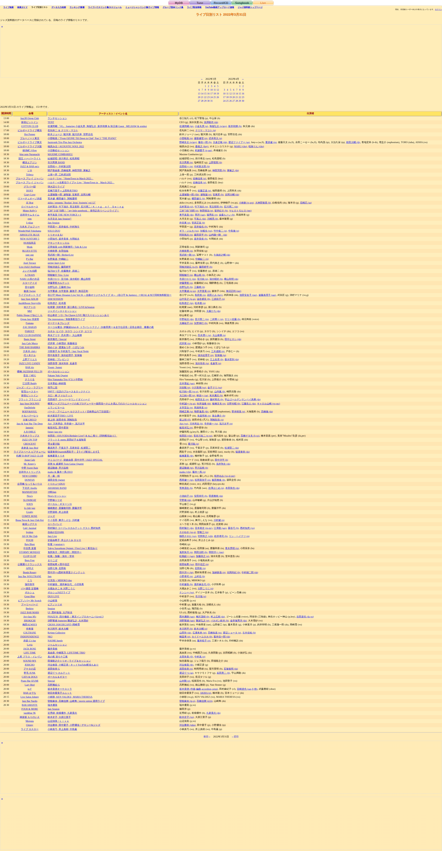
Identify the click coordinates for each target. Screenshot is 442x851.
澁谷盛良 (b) (203, 299)
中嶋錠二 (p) (202, 259)
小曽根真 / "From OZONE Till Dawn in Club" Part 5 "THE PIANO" (82, 138)
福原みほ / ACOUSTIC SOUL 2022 (66, 146)
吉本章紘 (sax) (187, 383)
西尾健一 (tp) (186, 479)
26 (218, 97)
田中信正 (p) (202, 564)
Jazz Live (52, 536)
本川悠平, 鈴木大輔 (58, 628)
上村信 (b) (199, 576)
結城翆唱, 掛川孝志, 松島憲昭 (63, 158)
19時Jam (52, 492)
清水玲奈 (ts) (202, 363)
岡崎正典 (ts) (186, 411)
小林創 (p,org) (246, 202)
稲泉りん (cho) (256, 146)
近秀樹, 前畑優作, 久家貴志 (62, 713)
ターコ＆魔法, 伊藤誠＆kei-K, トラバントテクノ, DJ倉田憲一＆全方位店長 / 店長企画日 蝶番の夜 (101, 327)
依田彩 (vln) (185, 435)
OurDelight (29, 407)
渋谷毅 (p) (184, 387)
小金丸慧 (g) (201, 126)
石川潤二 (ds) (231, 206)
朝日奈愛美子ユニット (60, 693)
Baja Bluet (30, 544)
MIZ (29, 311)
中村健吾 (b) (186, 584)
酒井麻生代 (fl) (202, 584)
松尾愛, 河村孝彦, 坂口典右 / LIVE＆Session (71, 307)
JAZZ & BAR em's (29, 166)
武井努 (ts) (185, 343)
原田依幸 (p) (186, 668)
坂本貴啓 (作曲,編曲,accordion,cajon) (198, 689)
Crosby (29, 512)
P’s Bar (29, 259)
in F (30, 689)
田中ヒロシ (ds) (233, 339)
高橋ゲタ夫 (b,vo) (250, 435)
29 (205, 100)
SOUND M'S (29, 660)
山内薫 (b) (219, 391)
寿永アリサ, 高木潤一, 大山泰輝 (65, 335)
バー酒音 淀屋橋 (30, 588)
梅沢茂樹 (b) (202, 616)
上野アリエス (29, 359)
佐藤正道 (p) (204, 190)
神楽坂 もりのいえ (30, 717)
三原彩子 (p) (218, 299)
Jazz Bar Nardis (29, 701)
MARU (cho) (240, 146)
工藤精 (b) (199, 287)
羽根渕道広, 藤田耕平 (59, 266)
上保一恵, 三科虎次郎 (59, 174)
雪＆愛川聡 (54, 443)
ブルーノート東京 (29, 138)
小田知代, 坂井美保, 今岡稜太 (63, 238)
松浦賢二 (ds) (232, 447)
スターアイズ (29, 283)
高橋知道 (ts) (215, 632)
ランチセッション (57, 118)
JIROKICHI (30, 620)
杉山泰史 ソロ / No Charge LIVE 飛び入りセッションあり (78, 315)
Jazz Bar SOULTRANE (29, 576)
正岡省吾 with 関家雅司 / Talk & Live (67, 246)
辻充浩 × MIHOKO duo (60, 580)
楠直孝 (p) (184, 636)
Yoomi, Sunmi (55, 367)
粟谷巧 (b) (233, 528)
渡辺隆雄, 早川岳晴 (58, 467)
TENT (51, 122)
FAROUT (29, 331)
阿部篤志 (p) (186, 234)
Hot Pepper (29, 134)
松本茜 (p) (200, 303)
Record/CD (221, 3)
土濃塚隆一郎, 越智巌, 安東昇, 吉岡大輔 (69, 194)
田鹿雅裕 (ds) (216, 496)
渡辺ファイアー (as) (239, 142)
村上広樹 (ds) (218, 616)
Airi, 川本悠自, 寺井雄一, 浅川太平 (66, 423)
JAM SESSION (55, 299)
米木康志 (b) (216, 395)
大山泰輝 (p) (219, 335)
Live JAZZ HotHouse (29, 266)
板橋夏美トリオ (56, 455)
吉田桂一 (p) (186, 166)
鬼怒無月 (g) (186, 552)
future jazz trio (55, 431)
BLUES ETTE (29, 250)
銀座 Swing (30, 291)
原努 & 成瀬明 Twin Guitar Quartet (66, 463)
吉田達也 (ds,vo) (305, 616)
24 (211, 97)
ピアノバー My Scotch (29, 600)
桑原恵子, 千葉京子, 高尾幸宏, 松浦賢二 (69, 447)
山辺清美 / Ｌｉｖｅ (58, 721)
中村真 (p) (199, 656)
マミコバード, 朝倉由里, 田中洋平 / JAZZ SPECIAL (75, 459)
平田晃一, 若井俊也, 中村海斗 (63, 226)
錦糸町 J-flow (30, 150)
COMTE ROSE (29, 516)
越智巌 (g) (205, 194)
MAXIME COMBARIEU (60, 154)
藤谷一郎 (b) (205, 142)
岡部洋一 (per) (216, 552)
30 (208, 100)
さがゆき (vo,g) (187, 532)
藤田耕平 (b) (205, 266)
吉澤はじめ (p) (216, 488)
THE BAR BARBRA (29, 347)
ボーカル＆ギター (57, 676)
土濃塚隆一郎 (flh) (189, 194)
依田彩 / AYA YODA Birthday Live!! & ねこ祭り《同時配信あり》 (82, 435)
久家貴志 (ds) (213, 713)
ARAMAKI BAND (57, 488)
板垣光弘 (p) (186, 427)
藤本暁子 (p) (203, 640)
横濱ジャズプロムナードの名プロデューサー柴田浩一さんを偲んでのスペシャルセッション (97, 403)
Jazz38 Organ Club (29, 118)
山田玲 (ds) (185, 632)
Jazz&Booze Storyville (29, 303)
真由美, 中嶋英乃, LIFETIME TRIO (66, 652)
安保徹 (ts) (220, 355)
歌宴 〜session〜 (56, 544)
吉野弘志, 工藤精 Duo (59, 287)
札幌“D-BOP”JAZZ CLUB (29, 455)
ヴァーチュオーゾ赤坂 (30, 198)
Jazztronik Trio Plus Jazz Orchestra (65, 142)
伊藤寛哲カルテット (58, 283)
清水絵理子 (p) (205, 355)
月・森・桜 (54, 476)
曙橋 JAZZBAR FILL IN (29, 371)
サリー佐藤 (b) (232, 319)
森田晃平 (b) (200, 234)
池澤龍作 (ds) (211, 122)
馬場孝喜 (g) (200, 407)
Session (51, 608)
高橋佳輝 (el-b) (205, 701)
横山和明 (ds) (231, 279)
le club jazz (29, 508)
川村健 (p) (219, 520)
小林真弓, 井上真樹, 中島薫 (62, 729)
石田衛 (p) (200, 568)
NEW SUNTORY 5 (29, 238)
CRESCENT (29, 443)
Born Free (30, 560)
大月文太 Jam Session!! (59, 218)
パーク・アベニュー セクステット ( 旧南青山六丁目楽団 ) (79, 411)
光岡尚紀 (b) (233, 572)
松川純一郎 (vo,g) (188, 391)
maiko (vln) (185, 472)
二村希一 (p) (216, 319)
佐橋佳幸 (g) (199, 178)
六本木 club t (29, 351)
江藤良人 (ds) (249, 403)
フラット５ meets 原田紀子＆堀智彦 (67, 439)
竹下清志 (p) (201, 206)
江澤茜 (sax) (220, 528)
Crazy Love (29, 194)
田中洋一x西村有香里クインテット (66, 572)
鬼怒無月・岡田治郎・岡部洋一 (64, 552)
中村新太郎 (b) (202, 166)
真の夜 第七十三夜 (58, 656)
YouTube (219, 7)
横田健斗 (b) (198, 198)
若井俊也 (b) (200, 226)
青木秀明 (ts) (232, 548)
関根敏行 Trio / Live (58, 275)
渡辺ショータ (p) (232, 632)
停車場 (29, 628)
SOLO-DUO (54, 230)
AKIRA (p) (205, 693)
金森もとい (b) (227, 214)
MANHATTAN (29, 492)
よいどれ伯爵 (29, 270)
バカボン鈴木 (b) (220, 620)
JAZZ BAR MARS (29, 612)
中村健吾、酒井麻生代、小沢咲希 (66, 584)
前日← (207, 736)
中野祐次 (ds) (186, 319)
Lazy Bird (30, 684)
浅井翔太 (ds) (223, 463)
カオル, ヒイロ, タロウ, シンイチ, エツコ (70, 331)
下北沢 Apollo (29, 488)
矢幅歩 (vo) (206, 230)
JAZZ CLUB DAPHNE (29, 335)
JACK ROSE (29, 648)
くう (29, 580)
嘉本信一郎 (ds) (222, 636)
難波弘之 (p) (202, 620)
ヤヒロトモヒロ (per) (240, 210)
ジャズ (51, 516)
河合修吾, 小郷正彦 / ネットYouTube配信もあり (73, 664)
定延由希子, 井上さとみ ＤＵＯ (64, 540)
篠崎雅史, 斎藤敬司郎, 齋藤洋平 (65, 508)
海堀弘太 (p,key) (218, 126)
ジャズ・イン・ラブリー (29, 387)
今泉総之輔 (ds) (222, 254)
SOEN (29, 504)
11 (215, 89)
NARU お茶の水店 (29, 279)
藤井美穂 (52, 648)
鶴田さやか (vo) (187, 536)
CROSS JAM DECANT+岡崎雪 (64, 624)
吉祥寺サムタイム (29, 214)
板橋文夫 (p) (218, 403)
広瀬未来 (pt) (199, 632)
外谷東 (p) (184, 222)
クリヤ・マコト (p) (205, 130)
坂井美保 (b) (200, 238)
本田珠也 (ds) (232, 488)
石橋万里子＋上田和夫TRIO (63, 190)
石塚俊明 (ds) (231, 668)
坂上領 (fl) (185, 419)
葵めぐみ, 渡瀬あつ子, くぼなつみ (66, 347)
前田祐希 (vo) (186, 564)
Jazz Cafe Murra (30, 343)
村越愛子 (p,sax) (203, 150)
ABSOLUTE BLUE (30, 234)
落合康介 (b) (218, 415)
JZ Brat (29, 202)
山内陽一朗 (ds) (218, 234)
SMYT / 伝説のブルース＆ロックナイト (69, 391)
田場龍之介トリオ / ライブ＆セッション (69, 660)
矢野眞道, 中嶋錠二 (58, 259)
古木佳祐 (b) (249, 632)
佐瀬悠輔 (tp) (186, 126)
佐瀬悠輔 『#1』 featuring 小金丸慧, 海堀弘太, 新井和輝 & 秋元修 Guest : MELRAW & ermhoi (97, 126)
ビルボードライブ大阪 (30, 146)
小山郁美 (52, 600)
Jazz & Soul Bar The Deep (30, 423)
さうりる (30, 379)
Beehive (29, 608)
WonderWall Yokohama (29, 230)
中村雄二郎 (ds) (250, 572)
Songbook (242, 3)
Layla (29, 644)
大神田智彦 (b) (263, 202)
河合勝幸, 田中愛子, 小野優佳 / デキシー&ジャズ (74, 725)
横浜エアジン (29, 162)
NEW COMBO (29, 476)
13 (199, 93)
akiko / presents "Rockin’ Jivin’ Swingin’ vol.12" (72, 202)
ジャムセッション (57, 644)
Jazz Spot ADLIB (29, 299)
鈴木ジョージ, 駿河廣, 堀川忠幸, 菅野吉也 (70, 134)
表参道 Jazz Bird (29, 447)
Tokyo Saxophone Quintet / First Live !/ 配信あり (73, 548)
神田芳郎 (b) (219, 170)
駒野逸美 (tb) (201, 411)
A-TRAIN (30, 275)
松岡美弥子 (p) (202, 479)
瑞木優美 (52, 705)
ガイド (22, 7)
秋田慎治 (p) (206, 210)
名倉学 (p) (215, 363)
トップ (250, 7)
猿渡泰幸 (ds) (243, 451)
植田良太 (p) (202, 399)
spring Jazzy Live (56, 263)
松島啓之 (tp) (186, 303)
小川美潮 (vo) (199, 387)
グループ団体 (173, 7)
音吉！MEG (29, 375)
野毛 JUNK (29, 672)
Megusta (30, 721)
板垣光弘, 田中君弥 (58, 427)
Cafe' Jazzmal (29, 528)
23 (208, 97)
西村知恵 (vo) (247, 528)
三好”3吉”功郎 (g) (188, 210)
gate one (30, 254)
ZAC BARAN (30, 327)
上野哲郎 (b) (215, 162)
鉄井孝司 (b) (221, 536)
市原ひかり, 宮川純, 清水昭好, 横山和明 (69, 279)
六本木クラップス (29, 435)
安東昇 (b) (218, 194)
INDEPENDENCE (29, 636)
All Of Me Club (29, 536)
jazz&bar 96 (30, 713)
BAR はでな (29, 693)
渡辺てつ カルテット (59, 672)
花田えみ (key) (215, 295)
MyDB (179, 3)
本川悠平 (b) (186, 628)
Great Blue (29, 596)
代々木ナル (30, 355)
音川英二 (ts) (202, 319)
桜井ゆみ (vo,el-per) (224, 476)
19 (218, 93)
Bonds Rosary (29, 572)
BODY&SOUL (29, 411)
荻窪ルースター (29, 391)
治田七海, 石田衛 (57, 568)
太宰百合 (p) (186, 407)
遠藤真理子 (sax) (267, 295)
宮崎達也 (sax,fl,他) (247, 689)
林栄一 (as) (202, 395)
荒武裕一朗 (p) (187, 254)
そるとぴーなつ (29, 415)
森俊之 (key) (201, 146)
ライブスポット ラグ (29, 295)
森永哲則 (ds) (232, 359)
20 (199, 97)
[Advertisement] (104, 53)
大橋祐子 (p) (186, 323)
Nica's (30, 496)
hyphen (29, 532)
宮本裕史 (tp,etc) (203, 528)
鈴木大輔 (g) (200, 628)
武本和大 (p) (215, 138)
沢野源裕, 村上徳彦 (58, 512)
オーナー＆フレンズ (58, 323)
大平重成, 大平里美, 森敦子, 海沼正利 (68, 291)
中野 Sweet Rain (29, 467)
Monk (29, 246)
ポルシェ (30, 592)
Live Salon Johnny (30, 696)
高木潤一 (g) (204, 335)
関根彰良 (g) (217, 419)
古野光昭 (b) (233, 403)
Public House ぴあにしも (29, 315)
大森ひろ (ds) (213, 311)
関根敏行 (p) (186, 275)
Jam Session (53, 222)
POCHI (29, 540)
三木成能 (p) (217, 351)
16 (208, 93)
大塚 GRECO (29, 419)
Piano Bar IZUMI (29, 680)
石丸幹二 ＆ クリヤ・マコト (63, 130)
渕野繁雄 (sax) (187, 620)
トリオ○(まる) (55, 234)
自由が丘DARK (56, 532)
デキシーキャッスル (58, 242)
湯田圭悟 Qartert (56, 479)
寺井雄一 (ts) (211, 423)
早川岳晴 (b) (201, 467)
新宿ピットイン (29, 122)
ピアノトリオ (55, 604)
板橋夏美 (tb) (186, 455)
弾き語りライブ (56, 186)
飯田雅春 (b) (218, 479)
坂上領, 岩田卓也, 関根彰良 (62, 419)
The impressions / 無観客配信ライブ (66, 319)
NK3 (50, 636)
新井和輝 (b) (235, 126)
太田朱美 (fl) (186, 656)
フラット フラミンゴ (29, 399)
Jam (49, 576)
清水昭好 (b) (216, 279)
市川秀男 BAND (56, 162)
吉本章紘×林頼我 (57, 383)
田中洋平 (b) (221, 459)
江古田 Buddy (29, 383)
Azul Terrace (29, 263)
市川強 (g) (200, 596)
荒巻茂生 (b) (186, 488)
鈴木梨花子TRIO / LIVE (60, 415)
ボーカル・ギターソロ (60, 504)
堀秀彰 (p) (212, 214)
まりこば (52, 560)
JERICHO (30, 664)
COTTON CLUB (29, 126)
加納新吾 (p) (218, 572)
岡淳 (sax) (200, 214)
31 (211, 100)
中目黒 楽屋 (29, 548)
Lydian (29, 222)
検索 (8, 7)
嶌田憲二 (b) (223, 672)
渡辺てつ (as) (186, 672)
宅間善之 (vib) (205, 536)
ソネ (29, 170)
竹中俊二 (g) (220, 230)
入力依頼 (58, 7)
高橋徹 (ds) (267, 411)
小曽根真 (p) (186, 138)
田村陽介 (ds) (186, 528)
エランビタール (56, 407)
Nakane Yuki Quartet (58, 375)
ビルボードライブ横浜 (30, 130)
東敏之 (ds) (233, 170)
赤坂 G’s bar (29, 640)
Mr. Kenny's (30, 463)
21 (202, 97)
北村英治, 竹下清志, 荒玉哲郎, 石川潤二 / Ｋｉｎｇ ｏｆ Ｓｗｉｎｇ (86, 206)
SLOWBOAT (29, 500)
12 (218, 89)
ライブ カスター (30, 729)
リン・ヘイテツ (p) (239, 536)
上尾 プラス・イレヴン (29, 656)
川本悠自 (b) (196, 423)
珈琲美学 (30, 584)
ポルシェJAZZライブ (59, 592)
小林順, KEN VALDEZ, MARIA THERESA (70, 696)
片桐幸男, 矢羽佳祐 (58, 250)
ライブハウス (105, 7)
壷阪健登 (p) (200, 138)
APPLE (29, 568)
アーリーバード (29, 604)
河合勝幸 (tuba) (187, 725)
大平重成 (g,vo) (187, 291)
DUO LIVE (53, 596)
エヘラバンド (55, 524)
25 (214, 97)
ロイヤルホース (29, 206)
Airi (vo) (183, 423)
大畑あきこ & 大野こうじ (61, 588)
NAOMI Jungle (55, 640)
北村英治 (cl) (186, 206)
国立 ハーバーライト (29, 158)
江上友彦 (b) (216, 359)
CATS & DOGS (29, 676)
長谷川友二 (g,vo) (203, 435)
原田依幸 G (54, 668)
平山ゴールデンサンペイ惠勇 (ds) (243, 399)
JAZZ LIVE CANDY (29, 363)
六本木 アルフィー (30, 226)
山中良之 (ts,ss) (187, 299)
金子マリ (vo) (215, 387)
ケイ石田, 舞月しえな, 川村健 (63, 520)
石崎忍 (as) (306, 202)
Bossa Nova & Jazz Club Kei (30, 520)
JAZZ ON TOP (29, 439)
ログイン (438, 9)
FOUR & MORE (29, 709)
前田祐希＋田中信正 (58, 564)
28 (202, 100)
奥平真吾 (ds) (186, 214)
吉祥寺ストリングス (30, 472)
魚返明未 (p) (204, 415)
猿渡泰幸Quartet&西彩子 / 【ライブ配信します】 (74, 451)
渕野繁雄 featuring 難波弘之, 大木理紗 (68, 620)
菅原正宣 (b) (198, 222)
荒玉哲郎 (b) (216, 206)
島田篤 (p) (200, 295)
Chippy (29, 725)
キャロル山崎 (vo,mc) (268, 403)
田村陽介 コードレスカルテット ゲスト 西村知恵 (74, 528)
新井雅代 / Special (57, 339)
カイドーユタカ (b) (202, 636)
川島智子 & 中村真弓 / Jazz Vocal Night (68, 351)
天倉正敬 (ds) (220, 142)
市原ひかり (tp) (187, 279)
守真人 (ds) (200, 218)
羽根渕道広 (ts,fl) (188, 266)
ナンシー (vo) (186, 592)
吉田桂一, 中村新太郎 (59, 166)
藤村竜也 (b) (216, 399)
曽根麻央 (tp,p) (187, 701)
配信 (194, 7)
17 (211, 93)
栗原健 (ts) (271, 142)
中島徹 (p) (233, 230)
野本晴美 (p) (238, 411)
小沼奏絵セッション (58, 150)
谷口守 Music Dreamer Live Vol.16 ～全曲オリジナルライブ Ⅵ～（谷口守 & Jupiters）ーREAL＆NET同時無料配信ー (109, 295)
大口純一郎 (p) (187, 395)
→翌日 (235, 736)
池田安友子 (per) (248, 295)
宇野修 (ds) (185, 500)
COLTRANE (29, 632)
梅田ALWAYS (29, 624)
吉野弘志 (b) (186, 287)
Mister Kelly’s (30, 210)
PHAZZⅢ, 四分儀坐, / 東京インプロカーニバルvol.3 (75, 616)
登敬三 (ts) (202, 532)
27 (199, 100)
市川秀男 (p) (186, 162)
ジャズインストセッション (62, 311)
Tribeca (29, 174)
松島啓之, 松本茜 (57, 303)
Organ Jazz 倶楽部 (29, 319)
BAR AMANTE (29, 705)
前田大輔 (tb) (353, 142)
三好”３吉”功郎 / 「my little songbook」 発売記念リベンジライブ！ (83, 210)
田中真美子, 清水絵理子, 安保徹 (65, 355)
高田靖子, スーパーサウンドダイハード (69, 399)
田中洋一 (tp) (186, 572)
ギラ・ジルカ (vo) (189, 230)
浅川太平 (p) (226, 423)
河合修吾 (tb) (186, 664)
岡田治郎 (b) (200, 552)
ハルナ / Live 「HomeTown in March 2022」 (70, 178)
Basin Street (30, 339)
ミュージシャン (142, 7)
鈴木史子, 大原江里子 (59, 717)
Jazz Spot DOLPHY (30, 403)
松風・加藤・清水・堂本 (61, 556)
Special (51, 680)
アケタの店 (30, 668)
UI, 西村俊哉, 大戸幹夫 (60, 612)
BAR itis (29, 367)
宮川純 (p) (202, 279)
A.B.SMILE (30, 431)
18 (214, 93)
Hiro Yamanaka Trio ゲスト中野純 (65, 379)
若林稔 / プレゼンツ (58, 359)
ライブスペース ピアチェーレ (30, 451)
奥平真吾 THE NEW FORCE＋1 (64, 214)
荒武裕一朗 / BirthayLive (61, 254)
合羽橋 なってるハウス (29, 483)
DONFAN (30, 479)
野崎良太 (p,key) (188, 142)
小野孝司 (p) (186, 576)
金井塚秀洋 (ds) (238, 620)
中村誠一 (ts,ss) (187, 403)
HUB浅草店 (29, 242)
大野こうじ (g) (205, 588)
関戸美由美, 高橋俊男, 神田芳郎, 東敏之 (69, 170)
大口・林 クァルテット (60, 395)
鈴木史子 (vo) (186, 717)
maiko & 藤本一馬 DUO (60, 472)
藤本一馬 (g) (199, 472)
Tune (200, 3)
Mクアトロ (30, 307)
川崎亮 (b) (212, 218)
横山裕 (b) (199, 275)
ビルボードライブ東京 (30, 142)
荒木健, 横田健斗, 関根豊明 (62, 198)
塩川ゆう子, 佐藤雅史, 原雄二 (63, 270)
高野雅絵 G (54, 684)
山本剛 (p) (184, 680)
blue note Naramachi (30, 154)
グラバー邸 (30, 186)
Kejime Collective (56, 632)
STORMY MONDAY (29, 552)
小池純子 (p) (186, 496)
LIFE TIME (30, 652)
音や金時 (30, 287)
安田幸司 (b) (200, 496)
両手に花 (52, 387)
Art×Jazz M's (29, 616)
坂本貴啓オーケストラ (60, 689)
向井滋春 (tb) (204, 403)
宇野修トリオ (55, 500)
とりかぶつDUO (56, 483)
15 (205, 93)
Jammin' (30, 427)
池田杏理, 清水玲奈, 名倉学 (62, 363)
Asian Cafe (29, 459)
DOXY (29, 190)
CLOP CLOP (29, 556)
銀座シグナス (29, 524)
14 (202, 93)
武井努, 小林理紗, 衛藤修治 (62, 343)
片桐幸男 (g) (186, 250)
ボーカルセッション (58, 371)
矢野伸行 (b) (200, 323)
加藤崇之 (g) (202, 556)
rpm (30, 218)
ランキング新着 (77, 7)
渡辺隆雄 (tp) (186, 467)
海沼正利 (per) (233, 291)
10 (211, 89)
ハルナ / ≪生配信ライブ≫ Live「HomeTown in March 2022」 (81, 182)
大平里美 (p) (203, 291)
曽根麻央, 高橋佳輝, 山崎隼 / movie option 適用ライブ (76, 701)
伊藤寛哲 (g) (186, 283)
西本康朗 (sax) (187, 616)
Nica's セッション (57, 496)
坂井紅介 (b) (221, 210)
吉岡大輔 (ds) (232, 194)
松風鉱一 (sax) (187, 556)
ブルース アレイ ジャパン (30, 178)
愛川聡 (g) (193, 443)
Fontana (29, 323)
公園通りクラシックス (30, 564)
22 (205, 97)
